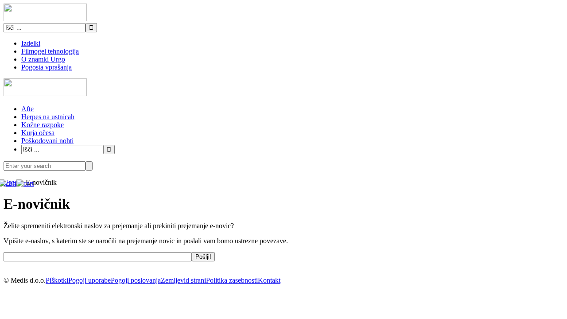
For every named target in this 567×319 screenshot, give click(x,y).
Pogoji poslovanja (136, 280)
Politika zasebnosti (232, 280)
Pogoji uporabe (89, 280)
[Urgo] (45, 19)
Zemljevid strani (183, 280)
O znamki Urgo (43, 59)
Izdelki (30, 43)
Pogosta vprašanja (46, 67)
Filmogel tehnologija (50, 51)
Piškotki (57, 280)
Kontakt (269, 280)
